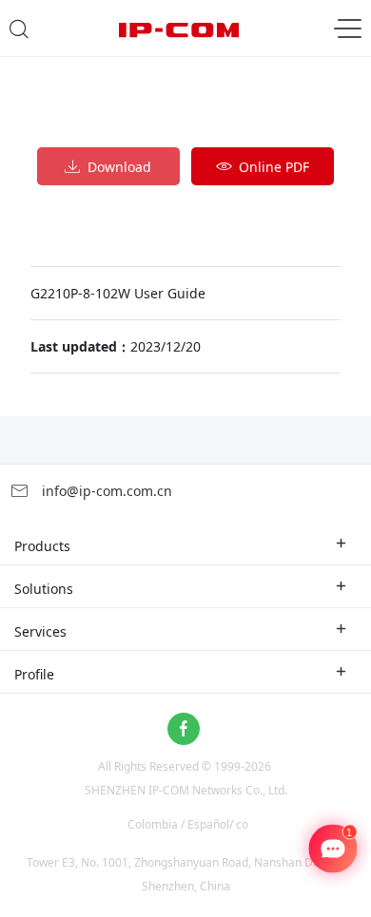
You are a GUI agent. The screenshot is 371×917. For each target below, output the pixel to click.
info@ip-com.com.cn (105, 491)
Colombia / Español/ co (187, 824)
